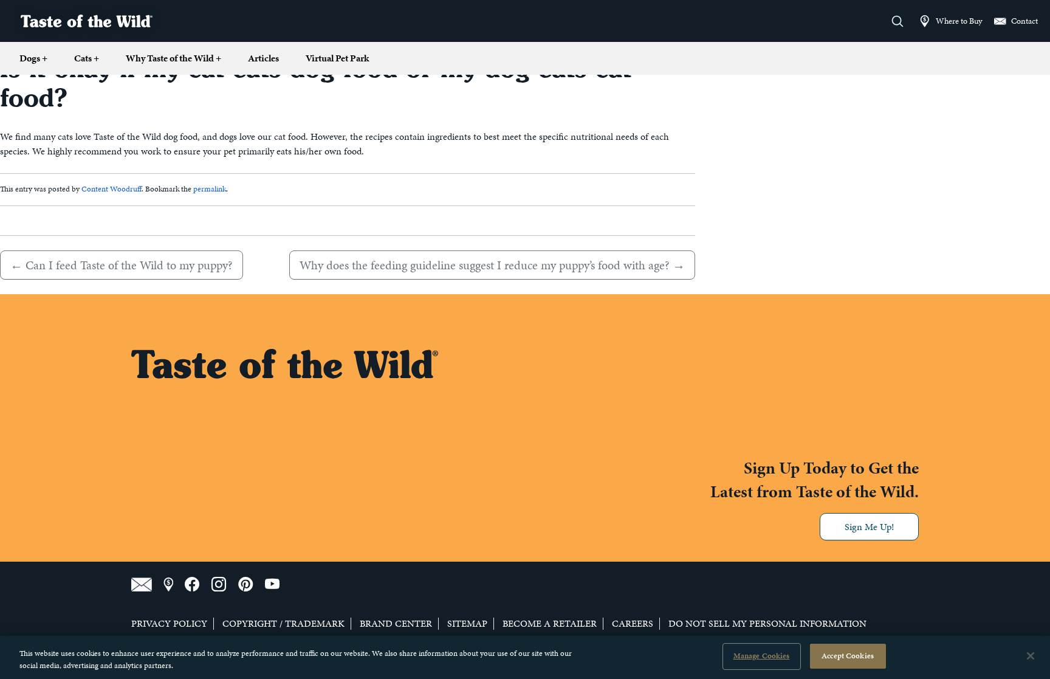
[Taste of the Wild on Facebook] (198, 584)
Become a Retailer (550, 624)
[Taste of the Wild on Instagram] (224, 584)
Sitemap (467, 624)
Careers (632, 624)
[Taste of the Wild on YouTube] (277, 584)
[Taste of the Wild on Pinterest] (251, 584)
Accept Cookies (848, 655)
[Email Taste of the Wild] (147, 584)
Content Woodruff (111, 189)
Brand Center (396, 624)
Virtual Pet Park (337, 58)
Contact (1023, 21)
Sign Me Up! (869, 527)
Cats (86, 58)
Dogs (33, 58)
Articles (263, 58)
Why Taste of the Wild (173, 58)
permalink (209, 189)
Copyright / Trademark (283, 624)
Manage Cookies (761, 655)
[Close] (1030, 656)
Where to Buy (958, 21)
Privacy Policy (169, 624)
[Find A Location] (174, 584)
